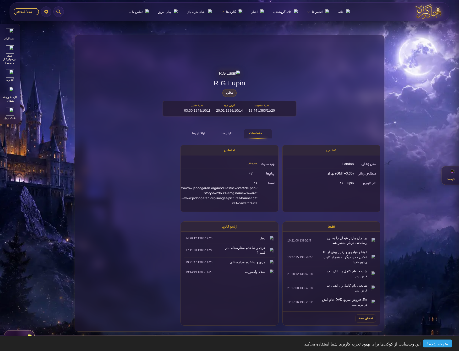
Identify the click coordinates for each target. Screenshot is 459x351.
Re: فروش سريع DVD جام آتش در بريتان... (344, 302)
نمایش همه (366, 318)
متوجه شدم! (437, 343)
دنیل (262, 238)
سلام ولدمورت (255, 272)
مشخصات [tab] (255, 133)
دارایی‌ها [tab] (227, 133)
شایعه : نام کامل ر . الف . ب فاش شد (347, 273)
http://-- (251, 164)
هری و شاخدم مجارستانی (247, 262)
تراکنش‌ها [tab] (198, 133)
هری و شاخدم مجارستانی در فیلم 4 (245, 250)
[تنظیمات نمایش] (46, 11)
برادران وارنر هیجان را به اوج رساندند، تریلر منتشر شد (347, 240)
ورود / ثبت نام (24, 12)
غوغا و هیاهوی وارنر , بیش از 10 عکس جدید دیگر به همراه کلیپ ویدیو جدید (344, 257)
